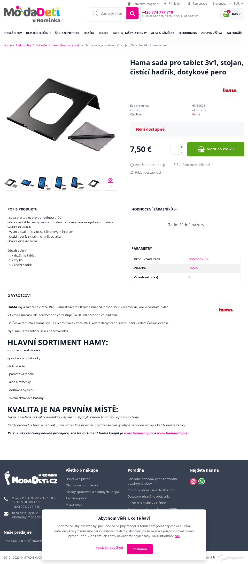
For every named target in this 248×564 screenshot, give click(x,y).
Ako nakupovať (77, 498)
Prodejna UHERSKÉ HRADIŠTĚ (25, 541)
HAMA (193, 268)
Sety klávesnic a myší (66, 45)
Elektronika (23, 45)
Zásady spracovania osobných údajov (93, 492)
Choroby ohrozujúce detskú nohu (152, 490)
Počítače (41, 45)
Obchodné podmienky (82, 485)
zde (177, 536)
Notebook (196, 259)
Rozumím (140, 549)
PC (207, 259)
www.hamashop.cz (138, 433)
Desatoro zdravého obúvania (149, 496)
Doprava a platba (78, 479)
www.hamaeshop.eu (173, 433)
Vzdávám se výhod (109, 547)
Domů (8, 45)
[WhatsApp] (201, 481)
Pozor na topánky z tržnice (147, 502)
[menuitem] (143, 4)
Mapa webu (74, 504)
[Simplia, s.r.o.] (230, 557)
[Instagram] (193, 481)
